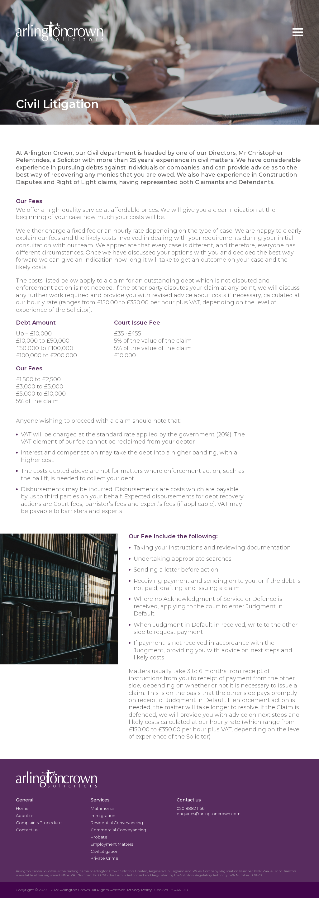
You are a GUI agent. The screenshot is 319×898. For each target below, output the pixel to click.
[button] (298, 32)
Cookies (161, 889)
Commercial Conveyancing (118, 829)
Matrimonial (103, 808)
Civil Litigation (104, 851)
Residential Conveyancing (117, 822)
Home (22, 808)
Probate (99, 836)
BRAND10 (179, 889)
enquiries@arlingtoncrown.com (208, 813)
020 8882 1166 (190, 808)
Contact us (26, 829)
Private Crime (104, 858)
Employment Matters (112, 844)
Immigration (103, 815)
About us (24, 815)
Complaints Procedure (39, 822)
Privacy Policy (139, 889)
